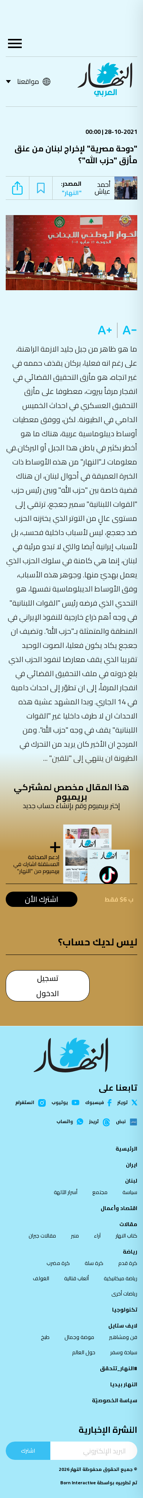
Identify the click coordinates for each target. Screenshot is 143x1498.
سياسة (129, 1192)
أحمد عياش (103, 188)
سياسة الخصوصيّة (114, 1400)
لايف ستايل (122, 1326)
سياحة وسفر (123, 1352)
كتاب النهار (126, 1236)
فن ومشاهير (123, 1337)
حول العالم (83, 1352)
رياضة (130, 1252)
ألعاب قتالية (76, 1278)
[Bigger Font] (104, 330)
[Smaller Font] (127, 330)
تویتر (122, 1102)
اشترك (28, 1450)
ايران (131, 1165)
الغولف (41, 1278)
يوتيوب (59, 1102)
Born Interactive (78, 1482)
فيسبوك (94, 1102)
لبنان (131, 1181)
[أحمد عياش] (127, 188)
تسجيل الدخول (47, 985)
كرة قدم (127, 1263)
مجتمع (100, 1192)
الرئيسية (126, 1149)
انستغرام (24, 1103)
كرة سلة (94, 1263)
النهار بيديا (123, 1384)
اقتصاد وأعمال (119, 1208)
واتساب (64, 1121)
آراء (97, 1236)
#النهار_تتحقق (118, 1368)
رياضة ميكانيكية (120, 1278)
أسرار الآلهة (65, 1192)
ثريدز (94, 1122)
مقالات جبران (42, 1236)
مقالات (128, 1224)
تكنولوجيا (124, 1310)
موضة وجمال (79, 1337)
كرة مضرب (58, 1263)
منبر (75, 1236)
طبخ (45, 1337)
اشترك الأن (41, 899)
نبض (121, 1122)
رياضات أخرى (124, 1294)
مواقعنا (28, 81)
